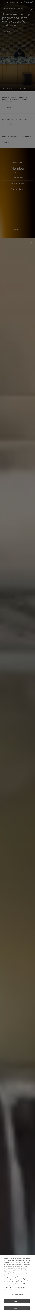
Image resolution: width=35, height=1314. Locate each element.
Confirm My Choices (17, 1294)
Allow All (16, 1308)
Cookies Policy (22, 1288)
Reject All (17, 1301)
